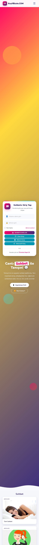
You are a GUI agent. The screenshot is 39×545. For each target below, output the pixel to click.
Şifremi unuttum (30, 228)
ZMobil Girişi (21, 240)
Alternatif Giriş (20, 243)
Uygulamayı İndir (19, 285)
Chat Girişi (20, 236)
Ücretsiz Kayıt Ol (24, 252)
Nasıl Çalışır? (19, 291)
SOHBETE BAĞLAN (21, 232)
